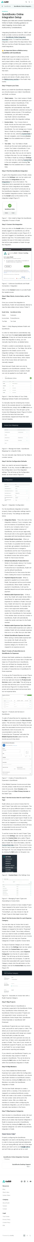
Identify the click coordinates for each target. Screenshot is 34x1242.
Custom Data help (8, 845)
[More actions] (32, 2)
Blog (4, 1189)
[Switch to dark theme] (30, 1235)
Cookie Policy (6, 1222)
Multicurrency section (11, 79)
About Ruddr (6, 1203)
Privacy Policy (6, 1219)
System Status (6, 1195)
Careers (5, 1206)
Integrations (6, 182)
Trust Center (6, 1216)
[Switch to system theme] (24, 1235)
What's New (6, 1192)
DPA (4, 1225)
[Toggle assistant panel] (29, 2)
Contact (5, 1209)
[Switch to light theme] (27, 1235)
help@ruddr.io (25, 1147)
